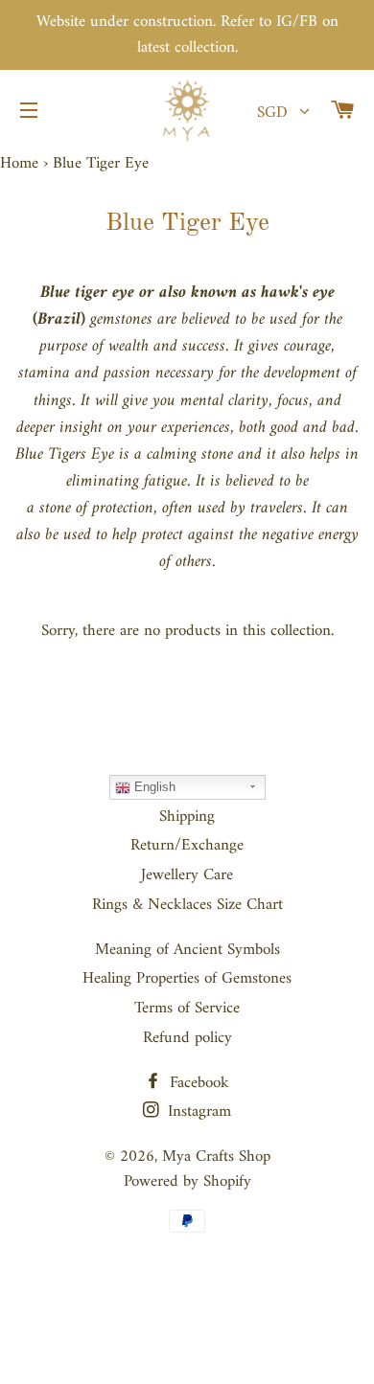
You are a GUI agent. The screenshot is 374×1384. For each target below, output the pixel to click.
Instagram (197, 1112)
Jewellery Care (187, 875)
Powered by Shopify (187, 1182)
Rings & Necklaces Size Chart (187, 905)
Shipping (187, 817)
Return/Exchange (187, 845)
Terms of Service (187, 1008)
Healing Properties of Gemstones (187, 978)
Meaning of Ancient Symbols (187, 950)
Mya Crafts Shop (216, 1157)
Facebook (197, 1083)
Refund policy (187, 1038)
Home (19, 163)
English (152, 787)
